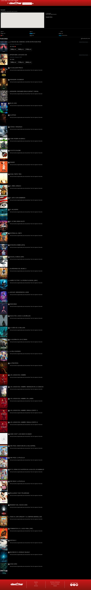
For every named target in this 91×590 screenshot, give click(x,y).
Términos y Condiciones (55, 582)
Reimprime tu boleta (55, 584)
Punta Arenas (26, 3)
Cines (36, 584)
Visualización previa (86, 38)
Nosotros (36, 582)
